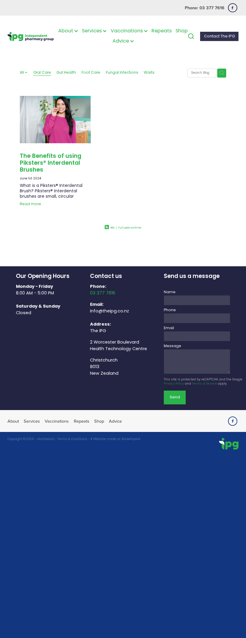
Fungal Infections (122, 73)
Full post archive (129, 228)
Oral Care (42, 73)
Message (172, 346)
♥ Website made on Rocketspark (115, 439)
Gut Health (66, 73)
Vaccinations (127, 31)
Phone (170, 310)
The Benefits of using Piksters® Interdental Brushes (50, 164)
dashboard (45, 439)
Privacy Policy (174, 384)
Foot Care (91, 73)
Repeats (162, 31)
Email (169, 328)
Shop (182, 31)
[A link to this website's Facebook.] (232, 8)
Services (92, 31)
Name (170, 292)
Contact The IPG (219, 36)
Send (175, 397)
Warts (149, 73)
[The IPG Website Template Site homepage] (31, 36)
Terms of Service (204, 384)
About (66, 31)
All (22, 73)
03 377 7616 (102, 293)
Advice (121, 41)
